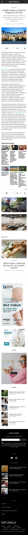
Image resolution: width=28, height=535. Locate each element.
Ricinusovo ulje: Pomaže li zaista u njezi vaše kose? (17, 400)
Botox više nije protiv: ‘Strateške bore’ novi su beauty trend (17, 490)
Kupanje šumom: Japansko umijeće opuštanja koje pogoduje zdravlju (17, 392)
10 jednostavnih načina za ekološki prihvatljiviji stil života (17, 407)
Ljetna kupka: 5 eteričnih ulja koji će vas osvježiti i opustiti (14, 265)
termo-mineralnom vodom (19, 112)
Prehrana (9, 526)
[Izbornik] (2, 2)
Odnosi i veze (6, 527)
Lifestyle (19, 527)
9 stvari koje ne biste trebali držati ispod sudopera (17, 422)
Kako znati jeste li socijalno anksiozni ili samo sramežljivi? (17, 483)
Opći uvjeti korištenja (5, 507)
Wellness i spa (14, 7)
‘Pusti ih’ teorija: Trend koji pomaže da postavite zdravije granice (17, 468)
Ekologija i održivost (14, 529)
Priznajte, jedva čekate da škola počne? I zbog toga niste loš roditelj (14, 366)
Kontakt (3, 514)
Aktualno (23, 529)
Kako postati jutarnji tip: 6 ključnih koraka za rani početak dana (17, 475)
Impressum (3, 503)
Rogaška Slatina (5, 69)
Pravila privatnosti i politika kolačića (9, 510)
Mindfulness (16, 526)
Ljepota (13, 527)
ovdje (17, 446)
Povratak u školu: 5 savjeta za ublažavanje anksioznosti (16, 415)
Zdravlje (3, 526)
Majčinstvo (5, 529)
